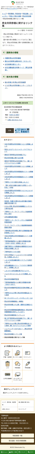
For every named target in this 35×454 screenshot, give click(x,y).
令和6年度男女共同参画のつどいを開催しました (18, 167)
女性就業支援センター (13, 64)
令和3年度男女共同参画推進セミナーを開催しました (18, 197)
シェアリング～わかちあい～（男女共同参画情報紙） (18, 330)
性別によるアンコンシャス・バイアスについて (18, 150)
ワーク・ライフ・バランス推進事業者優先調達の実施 (18, 226)
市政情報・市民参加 (14, 13)
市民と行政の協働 (15, 16)
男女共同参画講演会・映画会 (13, 301)
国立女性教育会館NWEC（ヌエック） (18, 61)
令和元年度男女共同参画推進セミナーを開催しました (18, 237)
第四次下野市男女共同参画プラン (15, 155)
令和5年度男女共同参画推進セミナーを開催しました (18, 172)
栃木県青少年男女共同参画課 (15, 82)
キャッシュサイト (12, 8)
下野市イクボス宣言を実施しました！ (16, 182)
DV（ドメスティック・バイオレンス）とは (18, 298)
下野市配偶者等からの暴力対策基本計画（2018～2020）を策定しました (17, 242)
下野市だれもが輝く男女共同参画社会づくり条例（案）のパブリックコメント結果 (18, 324)
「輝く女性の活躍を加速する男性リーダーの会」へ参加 (18, 186)
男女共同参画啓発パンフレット (14, 315)
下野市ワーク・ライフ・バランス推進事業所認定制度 (18, 221)
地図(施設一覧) (17, 435)
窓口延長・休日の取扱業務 (17, 441)
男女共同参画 (26, 16)
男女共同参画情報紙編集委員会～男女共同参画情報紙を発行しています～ (18, 311)
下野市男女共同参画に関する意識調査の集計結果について (18, 231)
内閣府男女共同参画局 (13, 58)
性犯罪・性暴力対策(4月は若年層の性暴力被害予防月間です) (18, 202)
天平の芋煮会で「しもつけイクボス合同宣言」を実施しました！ (18, 256)
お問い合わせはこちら (14, 120)
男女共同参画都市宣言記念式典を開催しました (18, 288)
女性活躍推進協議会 (11, 217)
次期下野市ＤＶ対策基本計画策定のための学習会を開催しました (18, 247)
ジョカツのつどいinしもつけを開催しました (18, 275)
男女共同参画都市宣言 (11, 279)
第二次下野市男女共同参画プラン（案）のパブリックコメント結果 (18, 319)
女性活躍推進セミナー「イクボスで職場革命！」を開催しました (18, 266)
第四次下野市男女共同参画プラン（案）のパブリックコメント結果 (18, 162)
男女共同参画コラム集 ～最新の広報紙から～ (18, 305)
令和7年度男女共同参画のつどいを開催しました (18, 145)
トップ (4, 13)
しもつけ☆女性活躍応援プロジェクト (17, 271)
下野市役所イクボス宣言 (12, 252)
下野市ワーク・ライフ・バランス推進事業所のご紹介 (18, 212)
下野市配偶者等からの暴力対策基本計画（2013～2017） (17, 283)
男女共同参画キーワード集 (13, 334)
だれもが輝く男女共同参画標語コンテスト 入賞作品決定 (18, 207)
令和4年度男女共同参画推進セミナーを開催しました (18, 178)
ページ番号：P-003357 (25, 30)
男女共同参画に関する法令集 (13, 158)
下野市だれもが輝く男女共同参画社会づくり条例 (18, 294)
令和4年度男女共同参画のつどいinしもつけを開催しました (18, 191)
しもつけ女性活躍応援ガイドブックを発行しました (18, 261)
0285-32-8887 (14, 115)
